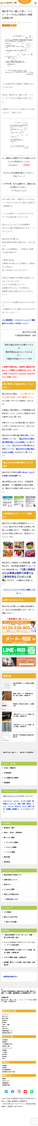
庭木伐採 (7, 857)
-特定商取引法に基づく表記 (8, 1071)
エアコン (16, 801)
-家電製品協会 (5, 1083)
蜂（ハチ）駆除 (9, 837)
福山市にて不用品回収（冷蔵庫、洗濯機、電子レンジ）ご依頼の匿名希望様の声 (28, 752)
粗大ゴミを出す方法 (10, 917)
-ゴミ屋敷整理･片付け (7, 1044)
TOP (18, 992)
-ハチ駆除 (4, 1052)
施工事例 (4, 1022)
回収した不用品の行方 (11, 894)
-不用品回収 (5, 1039)
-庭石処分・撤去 (6, 1046)
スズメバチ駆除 (11, 847)
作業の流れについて (10, 879)
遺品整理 (7, 782)
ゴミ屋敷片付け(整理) (11, 778)
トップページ (5, 1014)
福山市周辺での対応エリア (13, 875)
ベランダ (11, 806)
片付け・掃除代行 (10, 768)
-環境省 (4, 1078)
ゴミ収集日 (7, 912)
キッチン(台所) (26, 801)
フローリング (7, 801)
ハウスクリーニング (22, 320)
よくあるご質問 (9, 889)
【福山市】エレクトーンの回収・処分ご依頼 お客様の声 (23, 715)
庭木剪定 (7, 862)
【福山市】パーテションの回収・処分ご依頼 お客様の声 (23, 725)
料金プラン (7, 884)
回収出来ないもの (12, 899)
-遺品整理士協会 (6, 1085)
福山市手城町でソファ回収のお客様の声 (23, 684)
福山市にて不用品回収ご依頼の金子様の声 (23, 736)
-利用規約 (4, 1067)
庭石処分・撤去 (9, 828)
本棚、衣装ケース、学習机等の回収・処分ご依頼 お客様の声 (23, 694)
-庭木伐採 (4, 1054)
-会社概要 (4, 1065)
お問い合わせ (5, 1028)
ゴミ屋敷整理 (7, 320)
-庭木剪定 (4, 1056)
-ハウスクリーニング (7, 1048)
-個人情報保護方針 (6, 1069)
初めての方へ (5, 1016)
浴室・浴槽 (21, 803)
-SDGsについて (6, 1080)
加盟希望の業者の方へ (10, 976)
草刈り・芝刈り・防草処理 (13, 832)
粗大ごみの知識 (11, 922)
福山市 (14, 25)
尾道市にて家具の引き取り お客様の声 (23, 705)
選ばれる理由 (5, 1018)
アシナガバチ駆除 (12, 842)
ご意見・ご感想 (6, 1024)
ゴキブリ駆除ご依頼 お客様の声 (15, 957)
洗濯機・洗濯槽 (11, 809)
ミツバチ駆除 (10, 852)
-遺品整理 (4, 1041)
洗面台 (28, 803)
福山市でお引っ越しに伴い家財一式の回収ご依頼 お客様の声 (11, 752)
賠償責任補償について (7, 1030)
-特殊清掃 (4, 1050)
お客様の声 (6, 25)
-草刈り (4, 1058)
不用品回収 (7, 773)
